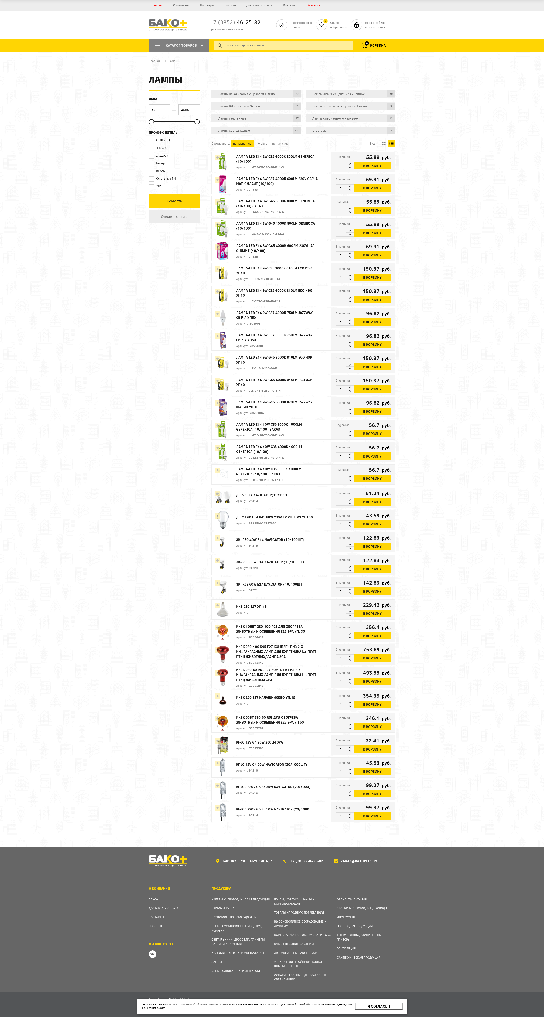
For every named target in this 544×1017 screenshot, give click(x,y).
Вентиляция (346, 948)
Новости (230, 5)
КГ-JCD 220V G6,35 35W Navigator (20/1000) (273, 787)
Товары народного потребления (299, 912)
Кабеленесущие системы (294, 944)
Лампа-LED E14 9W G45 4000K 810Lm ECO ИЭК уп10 (274, 382)
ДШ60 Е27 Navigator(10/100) (261, 495)
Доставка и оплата (259, 5)
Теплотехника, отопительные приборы (360, 937)
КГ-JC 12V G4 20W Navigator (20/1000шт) (271, 764)
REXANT (161, 171)
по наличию (280, 143)
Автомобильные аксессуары (296, 953)
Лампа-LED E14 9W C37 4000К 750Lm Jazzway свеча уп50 (274, 315)
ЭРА (159, 186)
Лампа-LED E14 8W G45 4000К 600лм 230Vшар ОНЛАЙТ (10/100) (275, 248)
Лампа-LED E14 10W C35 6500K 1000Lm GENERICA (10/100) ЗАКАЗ (269, 471)
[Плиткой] (384, 143)
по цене (261, 143)
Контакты (289, 5)
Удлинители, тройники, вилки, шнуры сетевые (298, 964)
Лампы (173, 61)
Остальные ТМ (166, 178)
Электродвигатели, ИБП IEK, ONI (235, 971)
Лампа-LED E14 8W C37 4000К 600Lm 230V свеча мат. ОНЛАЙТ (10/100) (277, 181)
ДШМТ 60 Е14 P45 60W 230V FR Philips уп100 (274, 517)
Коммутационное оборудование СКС (302, 935)
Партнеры (207, 5)
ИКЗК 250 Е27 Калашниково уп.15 (265, 697)
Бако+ (153, 899)
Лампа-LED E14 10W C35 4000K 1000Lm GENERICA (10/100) (269, 449)
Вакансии (313, 5)
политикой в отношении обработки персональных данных (197, 1004)
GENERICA (163, 140)
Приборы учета (223, 908)
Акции (158, 5)
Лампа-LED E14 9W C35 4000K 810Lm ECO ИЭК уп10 (274, 292)
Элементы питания (352, 899)
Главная (155, 61)
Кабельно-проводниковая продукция (240, 899)
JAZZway (162, 156)
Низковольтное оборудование (234, 917)
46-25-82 (235, 22)
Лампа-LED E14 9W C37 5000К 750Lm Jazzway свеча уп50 (274, 337)
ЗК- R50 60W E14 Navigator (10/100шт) (270, 562)
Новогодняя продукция (355, 926)
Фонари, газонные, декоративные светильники (300, 977)
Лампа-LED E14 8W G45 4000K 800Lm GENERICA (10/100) (275, 225)
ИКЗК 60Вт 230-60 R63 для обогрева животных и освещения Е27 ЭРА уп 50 (270, 719)
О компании (181, 5)
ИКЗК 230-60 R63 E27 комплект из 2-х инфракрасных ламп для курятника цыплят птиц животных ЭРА (276, 675)
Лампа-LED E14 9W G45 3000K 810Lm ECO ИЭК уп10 (274, 359)
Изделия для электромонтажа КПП (238, 953)
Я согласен (379, 1006)
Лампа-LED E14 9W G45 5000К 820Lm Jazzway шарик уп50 (274, 404)
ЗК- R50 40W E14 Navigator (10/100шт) (270, 539)
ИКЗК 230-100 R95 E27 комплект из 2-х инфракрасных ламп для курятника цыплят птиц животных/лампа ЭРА (276, 651)
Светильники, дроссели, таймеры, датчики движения (238, 941)
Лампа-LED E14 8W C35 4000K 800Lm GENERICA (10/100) (275, 158)
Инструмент (346, 917)
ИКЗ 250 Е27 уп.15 (251, 606)
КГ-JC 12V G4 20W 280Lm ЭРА (259, 742)
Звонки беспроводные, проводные (364, 908)
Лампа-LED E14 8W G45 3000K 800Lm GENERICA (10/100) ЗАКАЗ (275, 203)
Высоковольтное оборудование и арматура (300, 923)
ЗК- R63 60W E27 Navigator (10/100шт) (270, 584)
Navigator (163, 163)
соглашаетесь (270, 1004)
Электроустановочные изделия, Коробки (236, 928)
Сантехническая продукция (358, 957)
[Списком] (391, 143)
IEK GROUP (163, 148)
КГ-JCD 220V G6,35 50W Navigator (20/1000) (273, 809)
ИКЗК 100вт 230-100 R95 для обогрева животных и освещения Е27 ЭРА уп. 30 (270, 629)
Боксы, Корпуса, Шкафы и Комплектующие (294, 901)
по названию (242, 143)
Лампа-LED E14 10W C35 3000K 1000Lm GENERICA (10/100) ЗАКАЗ (269, 426)
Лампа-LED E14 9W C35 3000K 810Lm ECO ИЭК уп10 (274, 270)
